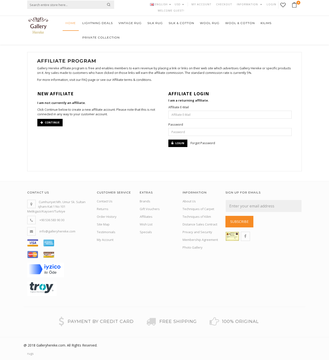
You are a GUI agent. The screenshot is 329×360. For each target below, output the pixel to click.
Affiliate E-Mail (178, 107)
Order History (107, 216)
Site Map (103, 224)
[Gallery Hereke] (38, 25)
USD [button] (178, 4)
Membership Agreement (200, 240)
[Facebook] (245, 236)
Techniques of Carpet (198, 209)
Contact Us (104, 201)
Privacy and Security (197, 232)
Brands (145, 201)
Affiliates (146, 216)
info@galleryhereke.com (57, 231)
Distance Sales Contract (200, 224)
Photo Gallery (193, 247)
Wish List (146, 224)
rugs (30, 353)
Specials (146, 232)
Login (179, 143)
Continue (52, 122)
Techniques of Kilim (197, 216)
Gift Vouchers (150, 209)
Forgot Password (203, 143)
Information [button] (248, 4)
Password (175, 124)
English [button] (161, 4)
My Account (105, 240)
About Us (189, 201)
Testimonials (106, 232)
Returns (102, 209)
